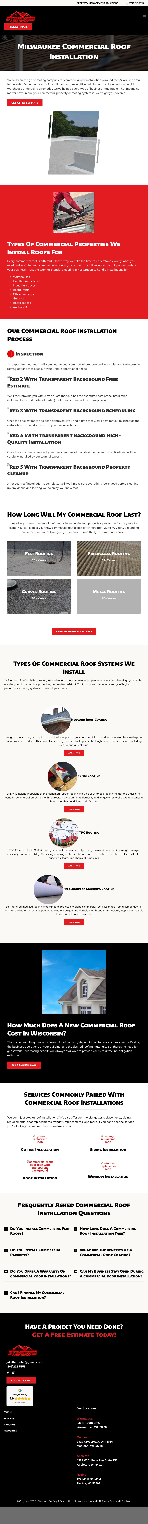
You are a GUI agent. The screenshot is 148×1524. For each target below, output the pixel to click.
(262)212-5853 (16, 1366)
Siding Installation (108, 1149)
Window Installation (108, 1176)
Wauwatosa (84, 1418)
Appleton (83, 1456)
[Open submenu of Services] (70, 1418)
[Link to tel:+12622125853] (127, 3)
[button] (39, 1231)
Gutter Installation (40, 1149)
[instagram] (13, 1373)
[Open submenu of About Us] (70, 1424)
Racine (81, 1474)
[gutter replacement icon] (40, 1136)
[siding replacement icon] (108, 1136)
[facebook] (8, 1373)
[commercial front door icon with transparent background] (40, 1161)
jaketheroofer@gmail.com (24, 1362)
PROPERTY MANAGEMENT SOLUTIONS (97, 3)
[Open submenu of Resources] (70, 1430)
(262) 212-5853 (136, 3)
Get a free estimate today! (74, 1334)
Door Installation (40, 1178)
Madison (82, 1437)
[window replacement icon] (108, 1163)
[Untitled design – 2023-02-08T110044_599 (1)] (20, 12)
